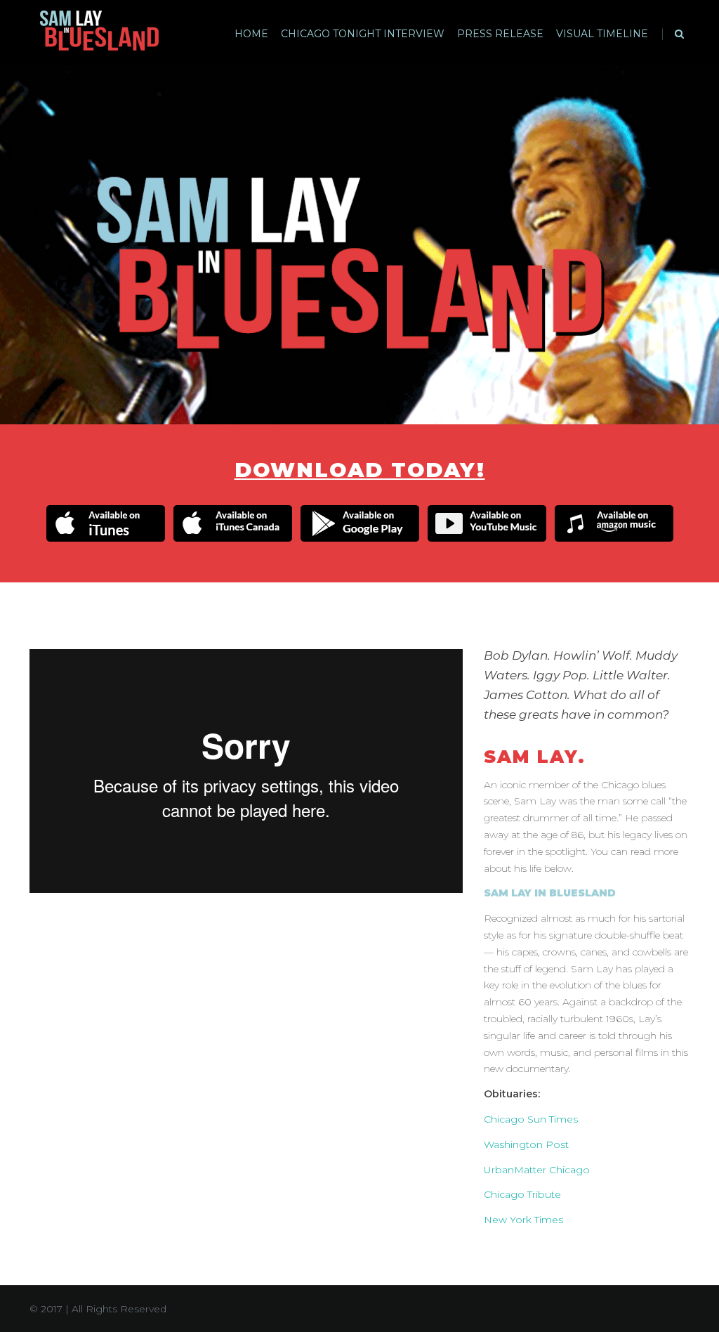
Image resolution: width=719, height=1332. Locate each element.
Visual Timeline (602, 33)
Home (251, 33)
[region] (359, 244)
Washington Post (526, 1144)
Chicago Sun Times (531, 1119)
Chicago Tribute (522, 1194)
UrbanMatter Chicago (537, 1169)
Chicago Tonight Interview (362, 33)
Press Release (500, 33)
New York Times (523, 1219)
